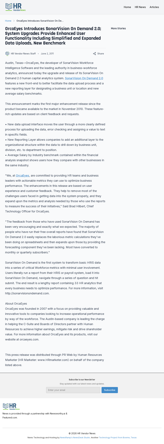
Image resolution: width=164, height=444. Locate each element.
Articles (154, 7)
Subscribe (109, 390)
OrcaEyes (22, 175)
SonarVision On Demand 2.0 (84, 78)
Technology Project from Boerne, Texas (118, 437)
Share (100, 53)
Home (127, 7)
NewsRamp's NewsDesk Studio (75, 437)
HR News (140, 7)
